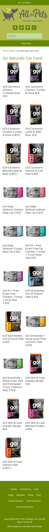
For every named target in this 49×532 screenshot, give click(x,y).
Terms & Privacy (24, 506)
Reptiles (21, 495)
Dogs (10, 495)
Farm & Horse (33, 500)
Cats (36, 489)
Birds (30, 495)
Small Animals (15, 500)
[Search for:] (24, 35)
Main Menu (26, 43)
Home (13, 489)
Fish (39, 495)
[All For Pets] (24, 14)
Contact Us (25, 489)
